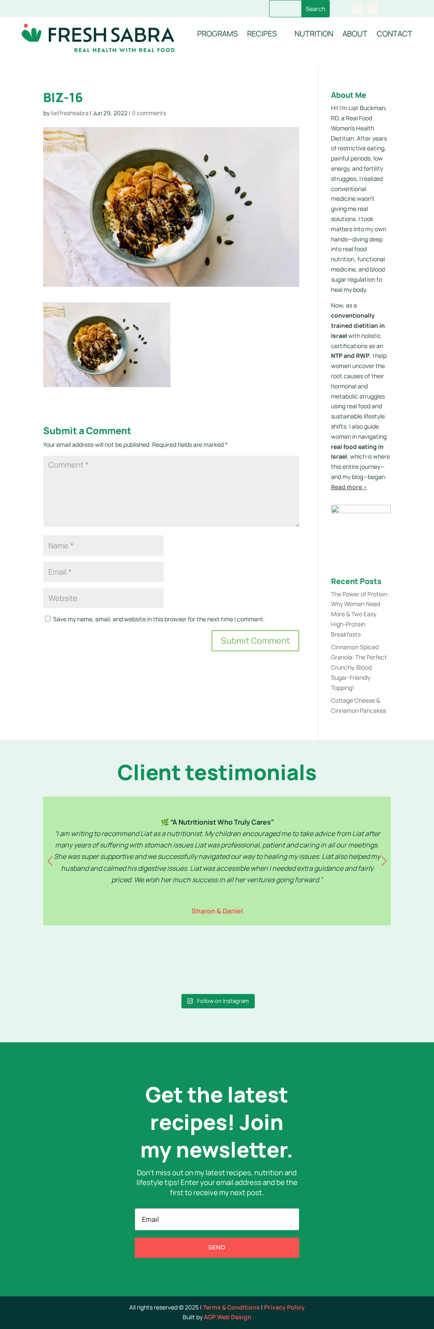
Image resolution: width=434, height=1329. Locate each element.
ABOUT (354, 33)
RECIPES (262, 33)
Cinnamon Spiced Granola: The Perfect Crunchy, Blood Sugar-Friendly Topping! (359, 667)
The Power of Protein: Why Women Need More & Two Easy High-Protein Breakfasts (360, 614)
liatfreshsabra (70, 113)
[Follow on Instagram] (372, 9)
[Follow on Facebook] (357, 9)
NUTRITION (314, 33)
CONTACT (394, 33)
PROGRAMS (217, 33)
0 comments (149, 113)
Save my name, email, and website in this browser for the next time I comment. (159, 619)
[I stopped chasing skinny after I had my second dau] (261, 963)
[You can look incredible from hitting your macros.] (85, 963)
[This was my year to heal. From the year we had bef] (348, 963)
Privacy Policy (284, 1307)
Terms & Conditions (231, 1307)
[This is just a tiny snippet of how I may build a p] (173, 963)
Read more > (349, 487)
